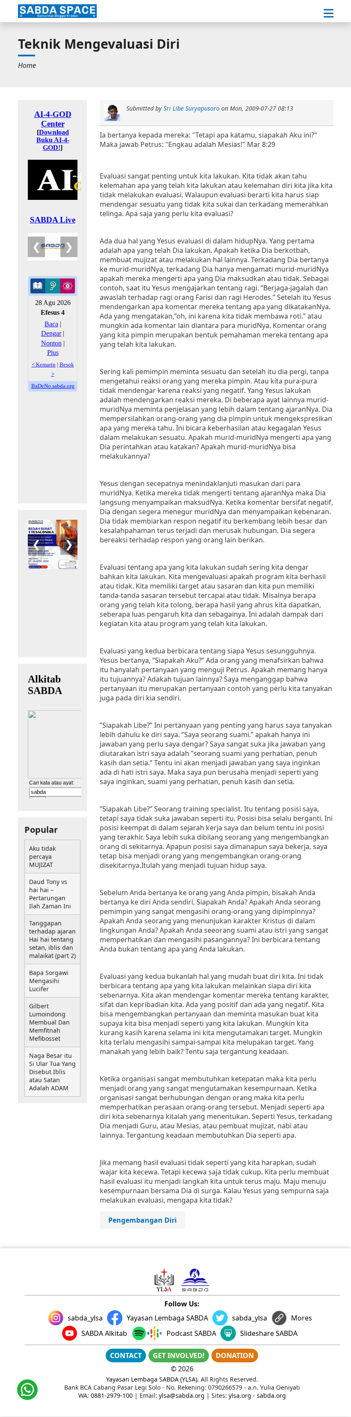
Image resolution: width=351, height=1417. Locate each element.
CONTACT (126, 1355)
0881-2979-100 (112, 1395)
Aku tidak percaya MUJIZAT (42, 856)
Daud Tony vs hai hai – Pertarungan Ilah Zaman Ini (50, 894)
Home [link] (27, 65)
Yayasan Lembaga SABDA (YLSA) (151, 1379)
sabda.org (271, 1395)
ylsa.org (240, 1395)
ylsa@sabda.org (182, 1395)
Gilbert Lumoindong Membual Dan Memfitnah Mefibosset (49, 1022)
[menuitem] (27, 65)
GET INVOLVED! (179, 1355)
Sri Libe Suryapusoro (192, 108)
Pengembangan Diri (142, 1220)
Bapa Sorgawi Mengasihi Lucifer (48, 981)
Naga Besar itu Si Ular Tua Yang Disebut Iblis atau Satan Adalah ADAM (52, 1071)
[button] (328, 13)
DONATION (235, 1355)
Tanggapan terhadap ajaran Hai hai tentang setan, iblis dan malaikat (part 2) (52, 939)
